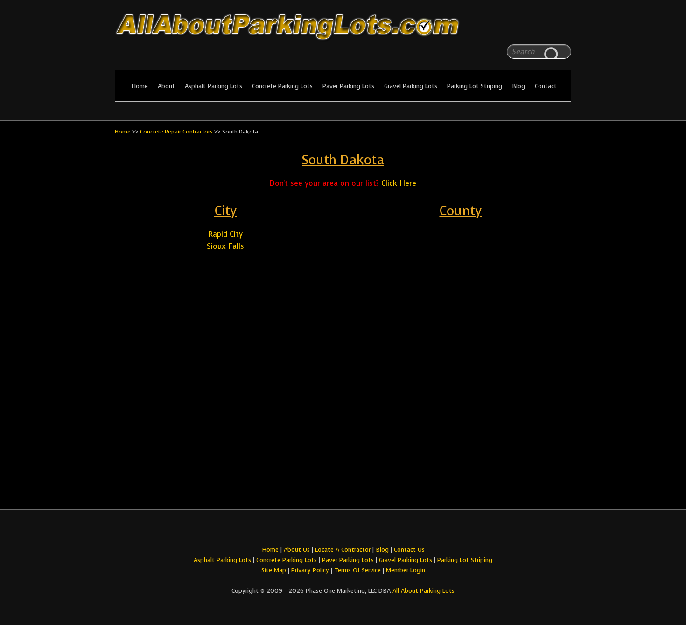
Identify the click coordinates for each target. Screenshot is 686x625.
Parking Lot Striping (474, 86)
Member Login (405, 570)
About (166, 86)
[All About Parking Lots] (343, 41)
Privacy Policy (310, 570)
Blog (518, 86)
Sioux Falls (225, 246)
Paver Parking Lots (348, 86)
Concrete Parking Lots (282, 86)
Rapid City (226, 234)
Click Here (398, 183)
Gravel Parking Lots (410, 86)
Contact (546, 86)
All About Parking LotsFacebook (546, 28)
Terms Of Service (358, 570)
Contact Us (409, 550)
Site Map (273, 570)
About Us (297, 550)
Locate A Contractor (343, 550)
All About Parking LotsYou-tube (564, 28)
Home (139, 86)
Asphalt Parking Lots (213, 86)
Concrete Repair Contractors (176, 131)
